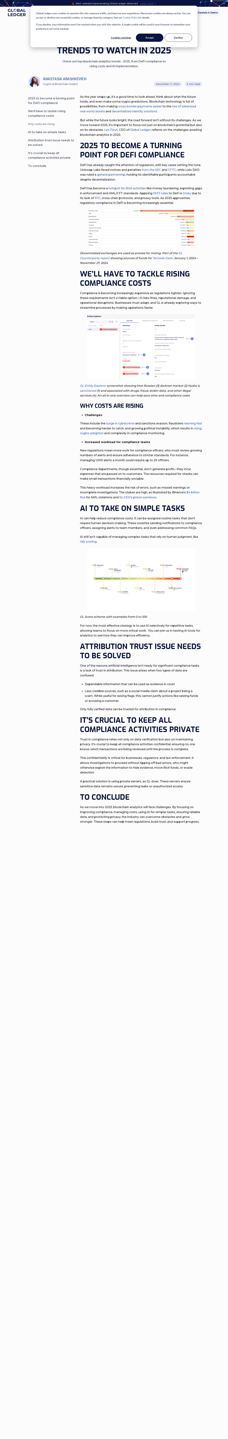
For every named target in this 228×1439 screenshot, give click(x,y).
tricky (187, 193)
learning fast (193, 423)
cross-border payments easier (140, 106)
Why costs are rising (41, 124)
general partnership (111, 174)
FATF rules (160, 193)
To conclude (37, 166)
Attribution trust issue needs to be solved (51, 143)
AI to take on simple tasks (47, 132)
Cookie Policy (130, 17)
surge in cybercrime (120, 423)
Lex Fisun (111, 130)
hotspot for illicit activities (127, 188)
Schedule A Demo (206, 12)
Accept (150, 37)
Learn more (147, 3)
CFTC (172, 169)
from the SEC (151, 169)
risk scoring (88, 541)
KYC (97, 198)
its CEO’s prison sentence (137, 497)
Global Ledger (140, 130)
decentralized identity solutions (134, 111)
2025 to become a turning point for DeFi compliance (51, 101)
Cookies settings (121, 37)
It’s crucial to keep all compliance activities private (49, 155)
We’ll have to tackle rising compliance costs (47, 113)
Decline (178, 37)
